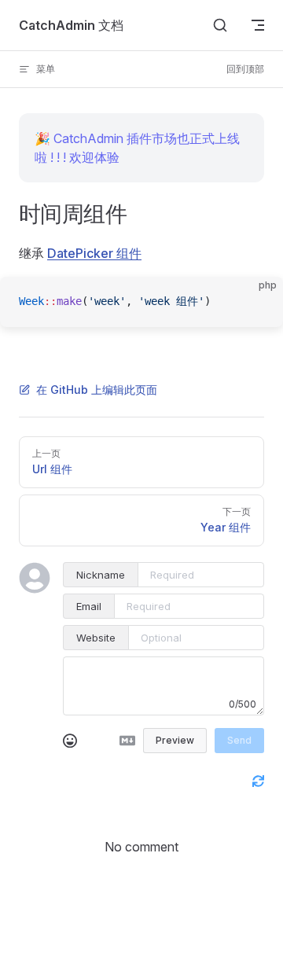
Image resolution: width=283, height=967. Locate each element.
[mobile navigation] (258, 25)
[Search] (220, 25)
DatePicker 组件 (94, 253)
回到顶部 (245, 69)
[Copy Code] (258, 302)
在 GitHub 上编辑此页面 (96, 389)
